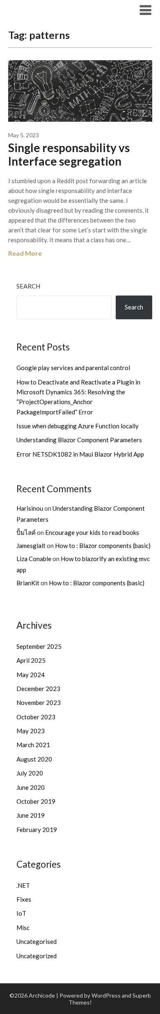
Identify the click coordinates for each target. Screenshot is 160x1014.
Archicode (29, 9)
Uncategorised (36, 941)
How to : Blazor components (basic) (103, 545)
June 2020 (30, 787)
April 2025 (31, 660)
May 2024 (30, 674)
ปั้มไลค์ (26, 532)
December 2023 (38, 688)
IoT (21, 913)
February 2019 (36, 829)
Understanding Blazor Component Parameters (79, 439)
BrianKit (27, 583)
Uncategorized (36, 955)
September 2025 (39, 646)
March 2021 (33, 744)
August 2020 (34, 759)
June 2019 (30, 815)
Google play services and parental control (73, 367)
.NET (23, 885)
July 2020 (29, 773)
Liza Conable (33, 558)
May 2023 (30, 730)
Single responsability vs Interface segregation (69, 154)
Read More (25, 253)
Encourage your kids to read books (92, 532)
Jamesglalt (31, 545)
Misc (23, 927)
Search (28, 286)
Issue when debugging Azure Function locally (77, 426)
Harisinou (29, 508)
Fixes (23, 899)
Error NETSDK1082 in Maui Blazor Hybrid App (80, 454)
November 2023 (38, 702)
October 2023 (35, 717)
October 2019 (35, 801)
